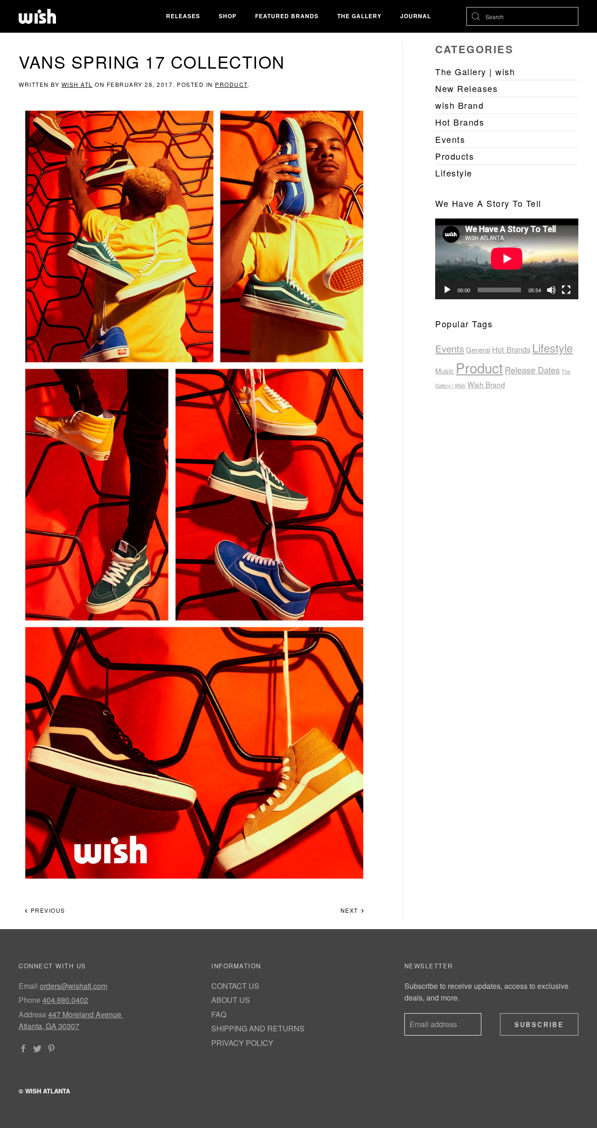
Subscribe (539, 1024)
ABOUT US (230, 999)
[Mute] (551, 290)
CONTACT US (235, 985)
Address (32, 1014)
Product (231, 84)
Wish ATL (77, 84)
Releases (183, 16)
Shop (227, 16)
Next (350, 910)
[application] (506, 259)
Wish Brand (486, 384)
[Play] (447, 290)
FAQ (218, 1014)
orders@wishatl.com (73, 985)
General (478, 349)
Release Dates (532, 370)
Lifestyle (552, 348)
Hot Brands (511, 349)
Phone (30, 999)
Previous (46, 910)
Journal (415, 16)
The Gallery (359, 16)
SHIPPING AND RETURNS (258, 1028)
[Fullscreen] (566, 290)
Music (444, 370)
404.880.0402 (65, 999)
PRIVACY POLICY (242, 1042)
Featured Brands (287, 16)
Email (28, 985)
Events (449, 348)
